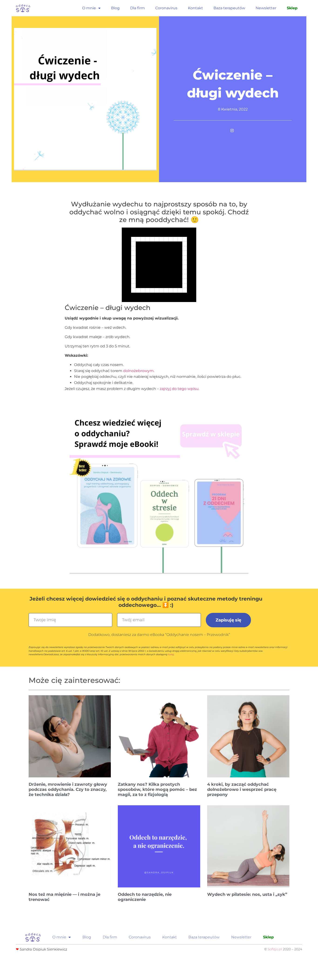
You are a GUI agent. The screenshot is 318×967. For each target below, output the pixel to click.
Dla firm (137, 8)
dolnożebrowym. (138, 371)
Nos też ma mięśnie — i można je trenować (64, 897)
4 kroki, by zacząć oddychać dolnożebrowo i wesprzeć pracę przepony (241, 789)
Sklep (292, 8)
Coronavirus (166, 8)
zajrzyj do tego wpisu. (179, 388)
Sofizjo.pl (275, 949)
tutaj (171, 654)
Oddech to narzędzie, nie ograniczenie (145, 897)
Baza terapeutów (229, 8)
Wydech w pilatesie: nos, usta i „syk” (247, 894)
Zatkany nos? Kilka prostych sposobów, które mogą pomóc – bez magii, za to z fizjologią (157, 789)
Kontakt (195, 8)
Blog (115, 8)
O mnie (89, 8)
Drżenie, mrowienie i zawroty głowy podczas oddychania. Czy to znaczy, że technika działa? (68, 789)
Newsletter (266, 8)
